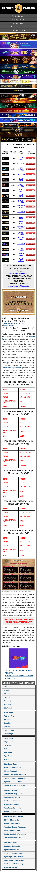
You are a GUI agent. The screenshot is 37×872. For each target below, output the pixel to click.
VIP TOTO (21, 212)
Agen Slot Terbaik (10, 867)
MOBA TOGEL (21, 190)
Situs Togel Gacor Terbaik (13, 816)
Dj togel (6, 690)
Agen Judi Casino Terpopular (15, 827)
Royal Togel (8, 712)
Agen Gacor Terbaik (11, 850)
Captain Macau (8, 325)
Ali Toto (6, 749)
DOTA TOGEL (21, 158)
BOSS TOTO (21, 217)
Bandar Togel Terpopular (13, 811)
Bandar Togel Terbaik (12, 801)
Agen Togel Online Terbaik (13, 857)
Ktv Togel (7, 694)
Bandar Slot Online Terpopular (15, 775)
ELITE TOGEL (21, 195)
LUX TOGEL (21, 249)
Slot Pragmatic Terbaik (12, 797)
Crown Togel (8, 734)
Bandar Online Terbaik (12, 823)
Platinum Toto (9, 716)
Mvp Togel (7, 704)
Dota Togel (8, 687)
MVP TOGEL (21, 185)
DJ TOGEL (21, 163)
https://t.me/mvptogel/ (17, 273)
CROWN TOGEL (21, 233)
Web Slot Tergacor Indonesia (14, 778)
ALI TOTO (21, 244)
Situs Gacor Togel (10, 764)
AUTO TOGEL (21, 179)
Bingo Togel (8, 742)
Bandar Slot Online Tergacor (14, 785)
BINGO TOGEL (21, 254)
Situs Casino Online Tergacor (15, 860)
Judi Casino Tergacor (12, 830)
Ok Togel (7, 697)
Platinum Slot (9, 730)
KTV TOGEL (21, 169)
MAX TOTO (21, 222)
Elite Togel (8, 708)
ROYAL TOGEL (21, 201)
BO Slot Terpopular (11, 771)
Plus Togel (8, 752)
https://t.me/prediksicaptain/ (18, 286)
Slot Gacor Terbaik (11, 790)
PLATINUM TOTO (21, 206)
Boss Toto (7, 723)
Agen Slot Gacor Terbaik (13, 782)
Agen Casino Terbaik (11, 804)
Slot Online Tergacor (11, 842)
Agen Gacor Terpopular (12, 808)
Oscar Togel (8, 738)
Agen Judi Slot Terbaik (12, 767)
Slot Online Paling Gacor (13, 794)
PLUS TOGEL (21, 260)
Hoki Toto (7, 759)
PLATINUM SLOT (21, 228)
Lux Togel (7, 745)
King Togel (8, 756)
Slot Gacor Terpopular (12, 846)
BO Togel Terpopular (11, 820)
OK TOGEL (21, 174)
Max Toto (7, 727)
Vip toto (7, 719)
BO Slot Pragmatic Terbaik (13, 853)
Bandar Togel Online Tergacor (15, 864)
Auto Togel (8, 701)
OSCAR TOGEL (21, 238)
